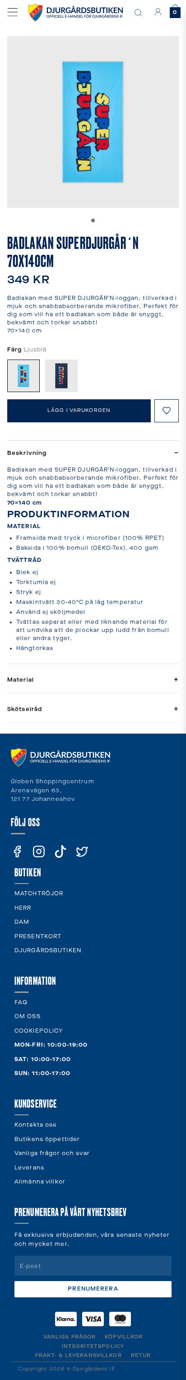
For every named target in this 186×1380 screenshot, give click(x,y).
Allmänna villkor (39, 1182)
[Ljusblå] (23, 376)
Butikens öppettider (47, 1139)
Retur (141, 1355)
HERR (22, 908)
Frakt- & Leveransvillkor (78, 1355)
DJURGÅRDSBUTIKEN (47, 950)
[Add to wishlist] (166, 410)
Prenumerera (93, 1289)
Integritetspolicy (93, 1346)
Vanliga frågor (69, 1337)
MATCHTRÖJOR (38, 893)
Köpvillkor (124, 1337)
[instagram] (39, 851)
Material (93, 680)
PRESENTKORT (37, 936)
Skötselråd (93, 709)
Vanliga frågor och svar (52, 1153)
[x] (82, 851)
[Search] (138, 13)
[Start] (75, 12)
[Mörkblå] (61, 376)
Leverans (29, 1168)
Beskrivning (93, 453)
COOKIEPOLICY (38, 1031)
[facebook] (17, 851)
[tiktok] (60, 851)
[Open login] (158, 11)
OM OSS (27, 1016)
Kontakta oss (35, 1125)
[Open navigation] (12, 12)
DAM (21, 922)
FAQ (21, 1002)
